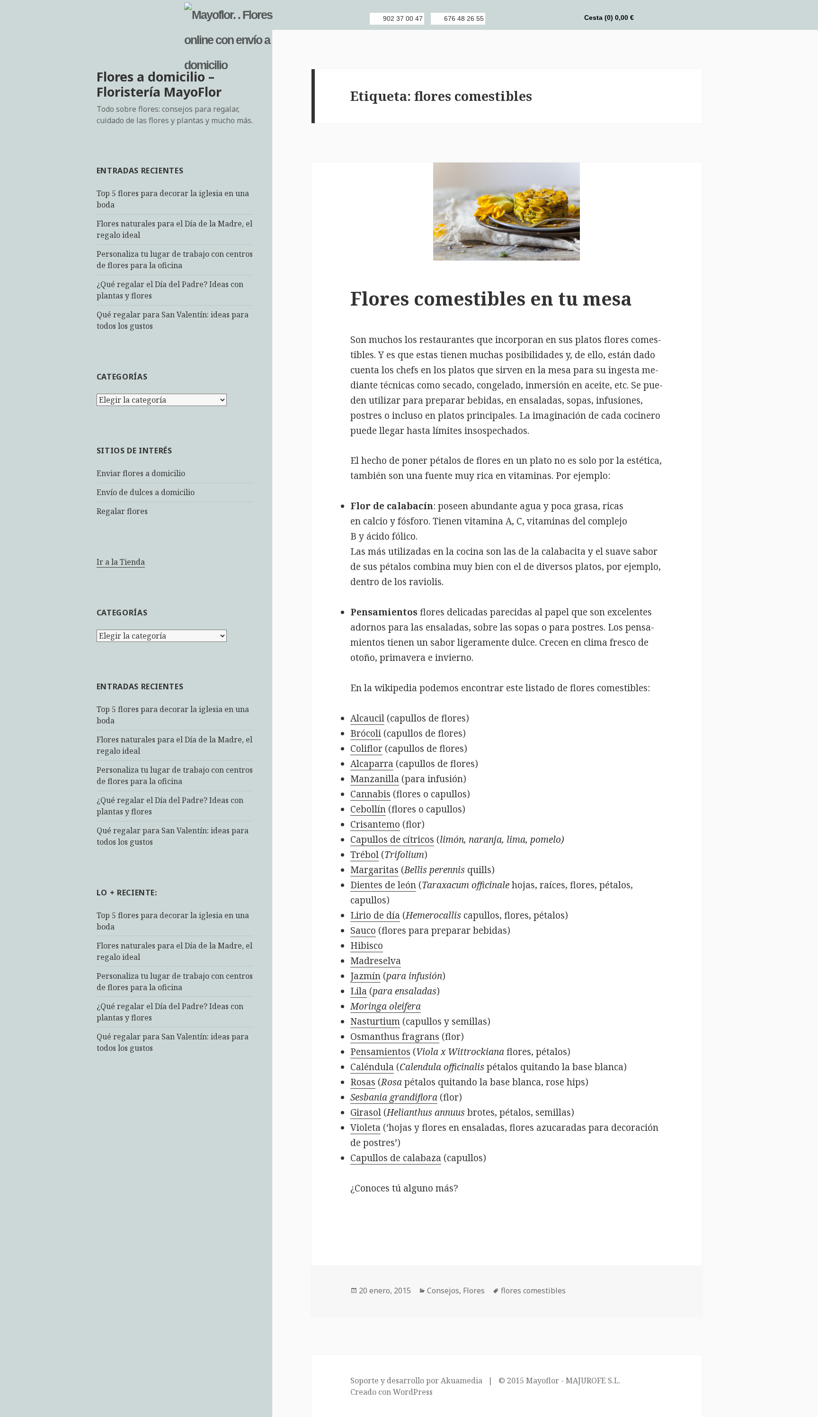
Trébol (364, 854)
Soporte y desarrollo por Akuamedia (416, 1380)
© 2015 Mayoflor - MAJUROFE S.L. (559, 1380)
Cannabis (370, 794)
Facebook (519, 18)
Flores (474, 1290)
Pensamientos (380, 1052)
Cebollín (368, 809)
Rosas (362, 1082)
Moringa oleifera (385, 1006)
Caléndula (372, 1067)
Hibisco (366, 945)
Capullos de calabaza (395, 1158)
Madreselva (375, 961)
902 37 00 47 (403, 18)
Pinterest (551, 18)
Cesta (609, 17)
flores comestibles (533, 1290)
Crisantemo (375, 824)
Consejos (443, 1290)
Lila (358, 991)
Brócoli (365, 733)
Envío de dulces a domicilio (146, 492)
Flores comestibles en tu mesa (491, 298)
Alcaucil (367, 718)
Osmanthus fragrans (394, 1036)
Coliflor (366, 748)
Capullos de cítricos (392, 839)
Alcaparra (371, 764)
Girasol (365, 1112)
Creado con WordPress (391, 1392)
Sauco (363, 930)
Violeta (365, 1127)
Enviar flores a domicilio (141, 473)
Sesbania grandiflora (393, 1097)
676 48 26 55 (464, 18)
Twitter (535, 18)
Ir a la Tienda (121, 562)
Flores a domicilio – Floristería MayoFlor (159, 84)
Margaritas (374, 870)
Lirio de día (375, 915)
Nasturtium (375, 1021)
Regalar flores (122, 511)
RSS (503, 18)
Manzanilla (374, 779)
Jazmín (365, 976)
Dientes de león (383, 885)
